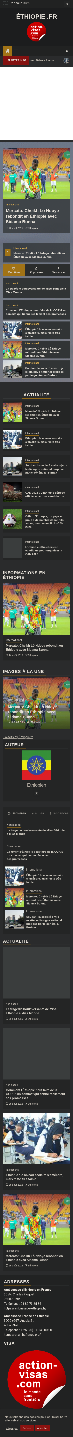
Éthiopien (33, 228)
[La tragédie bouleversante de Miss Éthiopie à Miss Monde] (36, 973)
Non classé (12, 283)
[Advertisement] (36, 103)
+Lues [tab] (39, 813)
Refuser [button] (27, 1428)
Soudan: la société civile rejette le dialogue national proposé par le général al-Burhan (46, 371)
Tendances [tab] (59, 272)
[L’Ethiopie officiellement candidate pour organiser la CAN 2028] (12, 548)
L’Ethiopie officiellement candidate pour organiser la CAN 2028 (43, 550)
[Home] (7, 51)
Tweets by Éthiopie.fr (18, 737)
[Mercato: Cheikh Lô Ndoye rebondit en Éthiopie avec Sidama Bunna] (36, 173)
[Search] (67, 51)
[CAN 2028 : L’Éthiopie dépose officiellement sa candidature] (12, 492)
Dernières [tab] (14, 272)
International (20, 248)
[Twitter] (37, 793)
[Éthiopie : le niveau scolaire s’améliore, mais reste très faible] (12, 330)
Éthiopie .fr (36, 16)
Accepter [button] (42, 1428)
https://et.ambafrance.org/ (22, 1335)
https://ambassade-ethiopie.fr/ (25, 1308)
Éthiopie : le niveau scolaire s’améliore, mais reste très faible (43, 333)
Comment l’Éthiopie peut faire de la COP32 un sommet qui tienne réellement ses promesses (35, 855)
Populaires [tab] (36, 272)
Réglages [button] (12, 1428)
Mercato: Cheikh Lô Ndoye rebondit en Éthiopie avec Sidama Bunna (32, 216)
